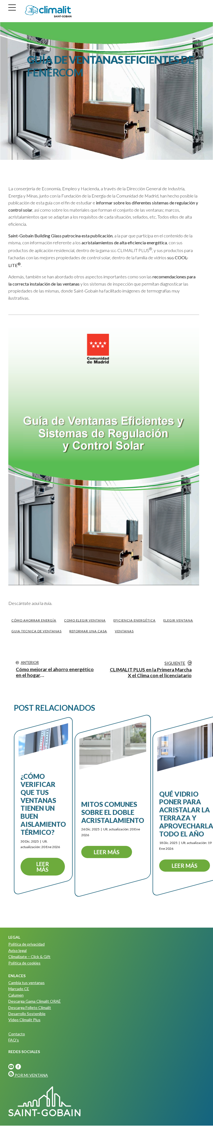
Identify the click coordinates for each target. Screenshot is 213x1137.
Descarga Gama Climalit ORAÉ (34, 1001)
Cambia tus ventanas (26, 982)
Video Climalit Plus (24, 1019)
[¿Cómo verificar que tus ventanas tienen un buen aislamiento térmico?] (43, 740)
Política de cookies (24, 963)
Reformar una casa (88, 631)
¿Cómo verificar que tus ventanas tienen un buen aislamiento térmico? (43, 804)
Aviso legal (17, 950)
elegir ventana (178, 620)
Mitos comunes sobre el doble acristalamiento (112, 812)
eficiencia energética (134, 620)
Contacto (16, 1033)
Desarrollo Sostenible (26, 1013)
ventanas (124, 631)
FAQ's (13, 1040)
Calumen (16, 995)
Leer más (42, 867)
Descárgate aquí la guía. (30, 603)
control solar (20, 209)
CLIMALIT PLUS (131, 250)
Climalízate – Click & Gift (29, 956)
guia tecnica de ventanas (36, 631)
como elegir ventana (85, 620)
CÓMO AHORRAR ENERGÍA (33, 620)
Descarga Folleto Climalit (29, 1007)
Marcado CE (18, 988)
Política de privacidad (26, 944)
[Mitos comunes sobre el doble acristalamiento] (112, 745)
